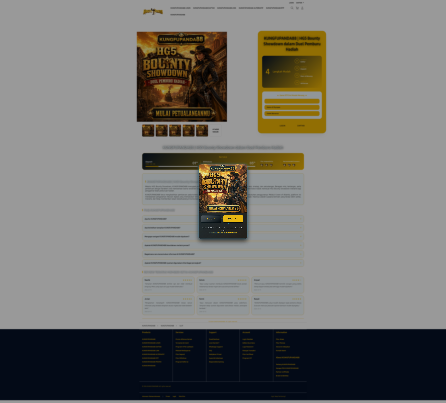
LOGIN (211, 218)
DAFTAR (233, 218)
